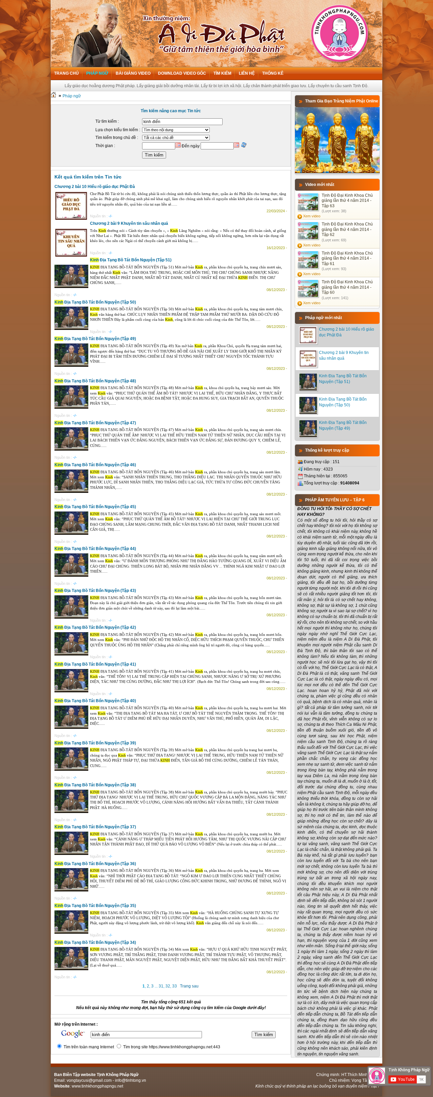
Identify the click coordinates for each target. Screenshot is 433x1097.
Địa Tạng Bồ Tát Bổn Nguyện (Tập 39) (95, 743)
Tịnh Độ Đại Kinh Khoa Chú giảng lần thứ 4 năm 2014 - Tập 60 (347, 287)
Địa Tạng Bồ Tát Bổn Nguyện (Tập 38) (95, 785)
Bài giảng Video (133, 73)
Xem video (311, 216)
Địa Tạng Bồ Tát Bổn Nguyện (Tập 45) (95, 506)
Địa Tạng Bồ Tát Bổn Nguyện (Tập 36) (95, 863)
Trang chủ (66, 73)
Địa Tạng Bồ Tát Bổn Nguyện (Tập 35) (95, 905)
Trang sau (189, 986)
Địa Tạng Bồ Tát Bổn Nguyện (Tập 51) (131, 260)
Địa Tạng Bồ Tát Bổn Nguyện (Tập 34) (95, 942)
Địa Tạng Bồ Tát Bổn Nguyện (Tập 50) (95, 302)
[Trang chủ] (53, 96)
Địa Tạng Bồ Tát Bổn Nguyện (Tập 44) (95, 548)
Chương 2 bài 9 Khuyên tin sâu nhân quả (129, 223)
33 (174, 986)
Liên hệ (247, 73)
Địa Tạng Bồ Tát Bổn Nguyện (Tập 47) (95, 423)
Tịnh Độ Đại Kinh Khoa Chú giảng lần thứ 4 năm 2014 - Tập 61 (347, 258)
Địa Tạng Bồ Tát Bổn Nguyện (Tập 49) (95, 338)
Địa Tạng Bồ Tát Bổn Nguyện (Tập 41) (95, 664)
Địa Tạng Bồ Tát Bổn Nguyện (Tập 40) (95, 700)
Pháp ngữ (97, 73)
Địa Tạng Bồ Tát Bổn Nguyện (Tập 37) (95, 827)
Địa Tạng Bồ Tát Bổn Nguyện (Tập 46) (95, 464)
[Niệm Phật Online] (337, 171)
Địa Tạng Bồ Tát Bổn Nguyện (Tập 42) (95, 627)
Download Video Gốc (182, 73)
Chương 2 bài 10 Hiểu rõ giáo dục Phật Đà (94, 186)
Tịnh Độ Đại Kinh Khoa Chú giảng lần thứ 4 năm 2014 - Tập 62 (347, 229)
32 (167, 986)
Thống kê (272, 73)
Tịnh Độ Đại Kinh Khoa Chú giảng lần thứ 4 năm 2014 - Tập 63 (347, 200)
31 (161, 986)
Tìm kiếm (222, 73)
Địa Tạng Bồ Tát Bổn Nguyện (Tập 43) (95, 590)
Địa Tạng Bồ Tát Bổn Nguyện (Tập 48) (95, 381)
